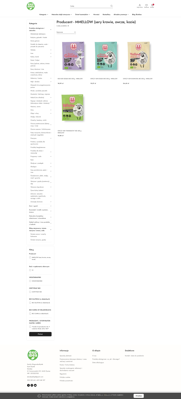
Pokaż (40, 334)
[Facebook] (28, 385)
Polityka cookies (65, 377)
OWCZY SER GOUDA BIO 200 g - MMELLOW (103, 79)
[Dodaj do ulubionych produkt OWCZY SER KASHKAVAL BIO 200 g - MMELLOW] (151, 37)
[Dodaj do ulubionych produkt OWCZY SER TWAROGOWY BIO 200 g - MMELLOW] (86, 90)
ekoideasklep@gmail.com (35, 377)
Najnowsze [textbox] (60, 32)
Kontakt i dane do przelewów (134, 356)
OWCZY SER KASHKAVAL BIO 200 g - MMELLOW (137, 79)
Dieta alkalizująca (98, 362)
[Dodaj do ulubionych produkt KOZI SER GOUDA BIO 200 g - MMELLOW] (86, 37)
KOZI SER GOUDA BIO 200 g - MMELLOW (70, 79)
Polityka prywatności (66, 381)
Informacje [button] (64, 350)
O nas (94, 356)
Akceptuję (139, 396)
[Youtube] (35, 385)
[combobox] (66, 32)
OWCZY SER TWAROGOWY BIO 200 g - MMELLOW (70, 132)
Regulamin (63, 374)
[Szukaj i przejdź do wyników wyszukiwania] (111, 6)
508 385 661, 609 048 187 (36, 380)
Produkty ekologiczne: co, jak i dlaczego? (106, 359)
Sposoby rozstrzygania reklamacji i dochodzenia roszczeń (71, 369)
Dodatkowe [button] (129, 350)
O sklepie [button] (96, 350)
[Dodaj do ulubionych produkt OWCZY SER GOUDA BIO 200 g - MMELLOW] (118, 37)
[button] (44, 14)
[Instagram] (32, 385)
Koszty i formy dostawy (67, 365)
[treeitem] (40, 29)
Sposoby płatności (66, 356)
